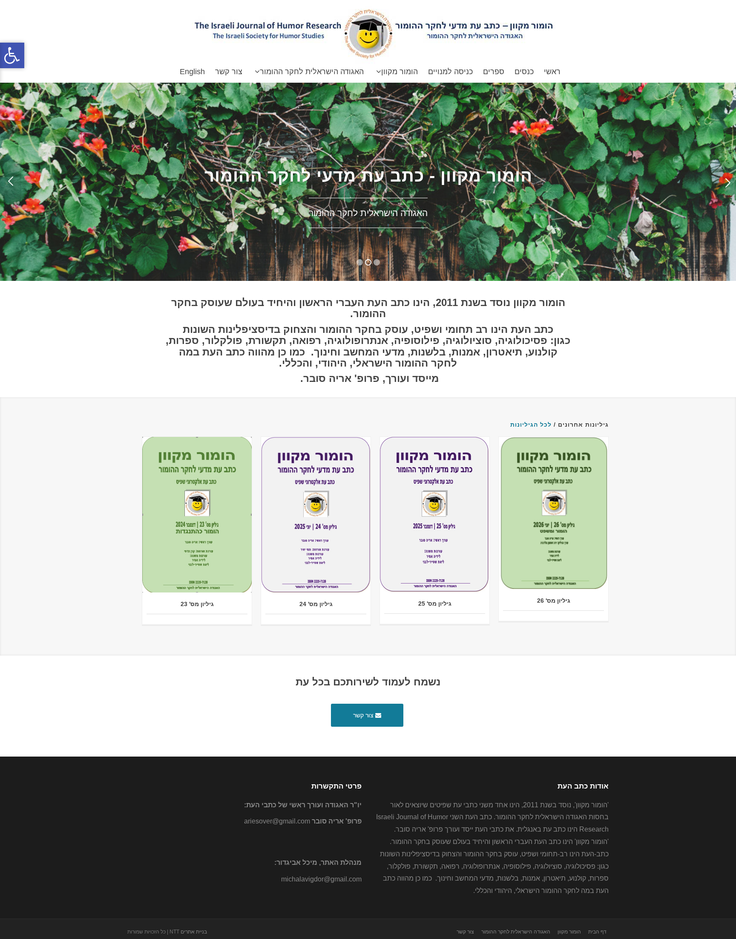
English (192, 71)
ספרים (493, 71)
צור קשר (228, 71)
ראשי (552, 71)
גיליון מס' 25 (434, 603)
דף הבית (597, 932)
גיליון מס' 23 (197, 604)
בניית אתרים (194, 932)
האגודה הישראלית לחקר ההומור (312, 71)
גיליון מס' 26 (553, 600)
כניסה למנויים (450, 71)
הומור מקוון (399, 71)
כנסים (524, 71)
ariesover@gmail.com (277, 821)
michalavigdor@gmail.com (321, 879)
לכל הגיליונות (531, 424)
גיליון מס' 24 (316, 604)
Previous (10, 182)
